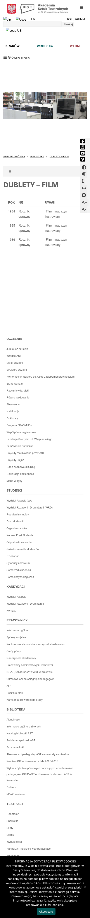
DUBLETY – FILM (59, 156)
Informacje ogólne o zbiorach (24, 726)
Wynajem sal (14, 841)
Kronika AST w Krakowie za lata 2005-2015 (32, 761)
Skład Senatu (15, 383)
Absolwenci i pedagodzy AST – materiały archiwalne (38, 754)
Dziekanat (13, 556)
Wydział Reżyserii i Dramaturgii (25, 603)
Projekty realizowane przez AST (25, 453)
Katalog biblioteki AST (20, 733)
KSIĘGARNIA (76, 19)
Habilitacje (13, 411)
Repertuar (13, 814)
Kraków (12, 46)
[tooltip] (82, 141)
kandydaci (16, 586)
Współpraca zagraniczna (21, 432)
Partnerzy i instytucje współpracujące (29, 848)
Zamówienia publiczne (20, 446)
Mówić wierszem (16, 794)
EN (33, 19)
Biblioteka (37, 156)
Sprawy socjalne (16, 637)
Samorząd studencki (19, 570)
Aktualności (13, 719)
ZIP (8, 686)
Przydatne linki (15, 747)
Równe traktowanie (18, 397)
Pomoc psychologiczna (20, 577)
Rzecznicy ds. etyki (18, 390)
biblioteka (16, 709)
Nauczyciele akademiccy (21, 658)
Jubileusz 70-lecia (17, 348)
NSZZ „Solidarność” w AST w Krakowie (30, 672)
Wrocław (45, 46)
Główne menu (16, 58)
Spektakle (12, 821)
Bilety (10, 827)
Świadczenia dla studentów (23, 549)
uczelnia (14, 339)
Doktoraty (12, 418)
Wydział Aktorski (16, 596)
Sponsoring (13, 855)
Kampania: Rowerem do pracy (25, 699)
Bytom (74, 46)
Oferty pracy (14, 651)
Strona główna (14, 156)
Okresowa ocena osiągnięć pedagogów (30, 679)
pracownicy (17, 620)
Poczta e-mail (15, 692)
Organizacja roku (17, 528)
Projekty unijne (15, 460)
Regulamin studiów (18, 514)
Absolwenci (13, 404)
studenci (14, 490)
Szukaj (68, 24)
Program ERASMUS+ (19, 425)
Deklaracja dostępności (21, 473)
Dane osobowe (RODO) (21, 467)
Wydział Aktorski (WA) (20, 500)
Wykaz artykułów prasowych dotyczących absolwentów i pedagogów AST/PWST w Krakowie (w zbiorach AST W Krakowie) (40, 774)
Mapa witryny (14, 480)
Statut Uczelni (15, 362)
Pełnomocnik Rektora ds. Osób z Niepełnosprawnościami (41, 376)
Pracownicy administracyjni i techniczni (30, 665)
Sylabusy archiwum (18, 563)
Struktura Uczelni (17, 369)
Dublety (11, 787)
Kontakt (11, 610)
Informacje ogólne (17, 630)
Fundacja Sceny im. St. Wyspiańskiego (29, 439)
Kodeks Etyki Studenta (20, 535)
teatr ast (15, 804)
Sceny (10, 834)
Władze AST (14, 355)
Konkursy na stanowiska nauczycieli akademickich (36, 644)
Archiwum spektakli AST (21, 740)
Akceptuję (46, 911)
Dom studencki (15, 521)
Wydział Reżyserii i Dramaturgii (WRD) (30, 507)
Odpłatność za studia (19, 542)
